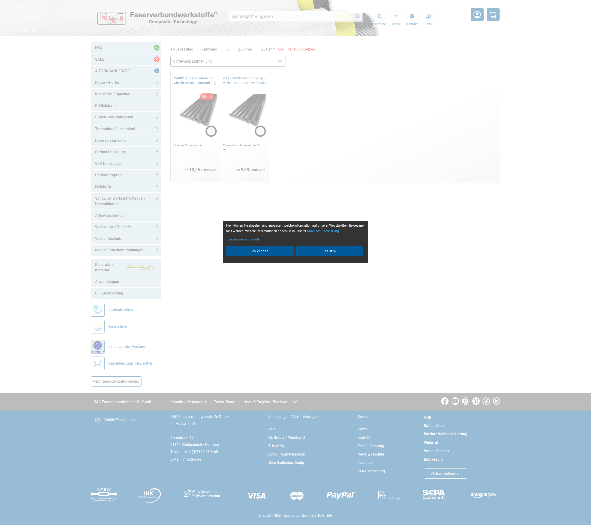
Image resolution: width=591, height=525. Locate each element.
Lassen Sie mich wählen (244, 239)
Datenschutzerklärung (323, 231)
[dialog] (295, 262)
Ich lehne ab (259, 251)
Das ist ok (329, 251)
